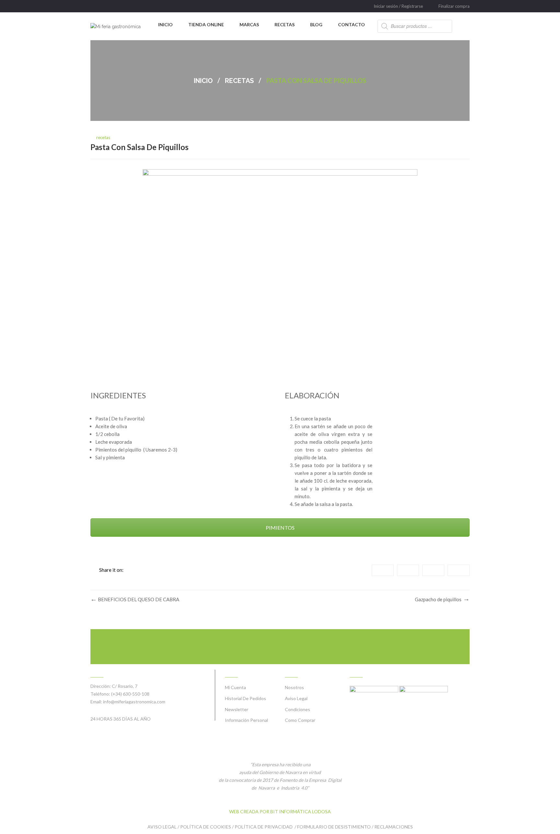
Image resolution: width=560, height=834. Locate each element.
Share (383, 570)
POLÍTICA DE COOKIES (205, 826)
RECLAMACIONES (393, 826)
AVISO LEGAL (162, 826)
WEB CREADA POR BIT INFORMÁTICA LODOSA (280, 811)
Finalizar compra (454, 6)
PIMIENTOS (280, 527)
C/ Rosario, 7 (124, 686)
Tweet (408, 570)
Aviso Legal (296, 698)
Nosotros (294, 687)
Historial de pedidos (245, 698)
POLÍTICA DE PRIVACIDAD (264, 826)
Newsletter (236, 709)
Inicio (203, 81)
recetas (239, 81)
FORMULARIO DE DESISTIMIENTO (334, 826)
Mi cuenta (235, 687)
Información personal (246, 720)
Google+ (433, 570)
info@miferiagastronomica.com (134, 701)
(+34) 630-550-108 (130, 694)
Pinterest (459, 570)
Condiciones (297, 709)
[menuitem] (165, 24)
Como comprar (300, 720)
